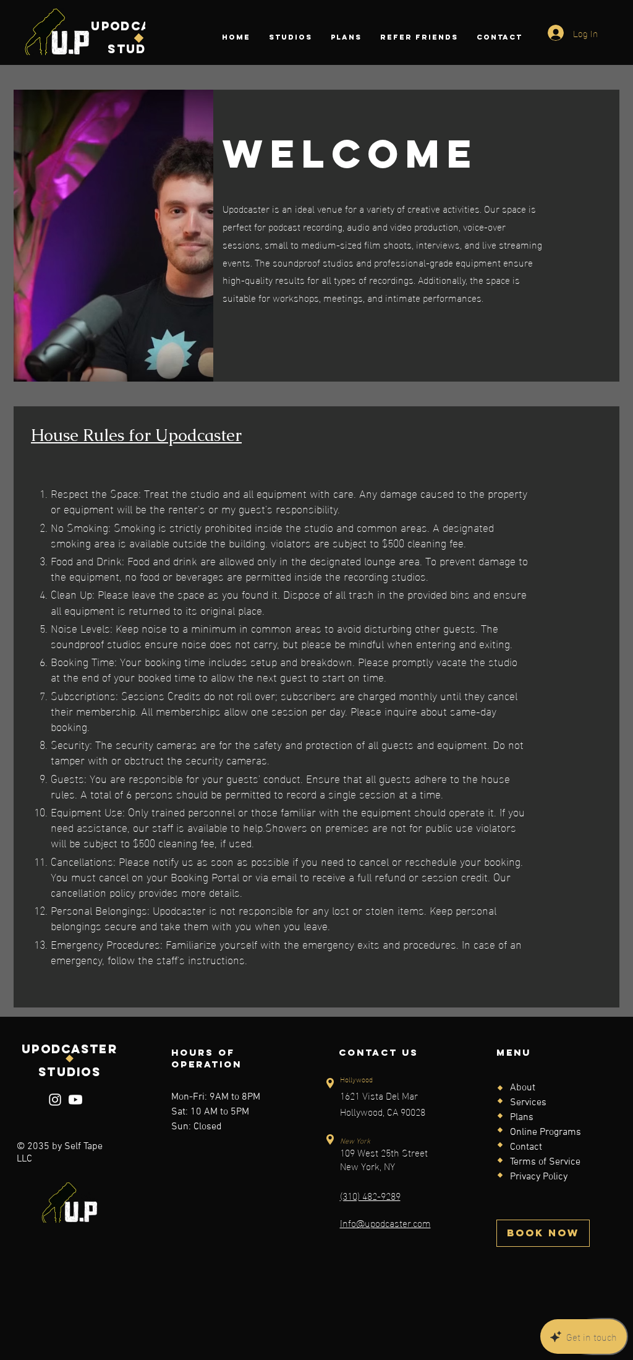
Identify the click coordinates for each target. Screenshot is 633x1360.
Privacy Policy (538, 1177)
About (522, 1088)
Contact (526, 1147)
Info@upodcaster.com (385, 1222)
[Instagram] (55, 1100)
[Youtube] (75, 1100)
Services (528, 1103)
